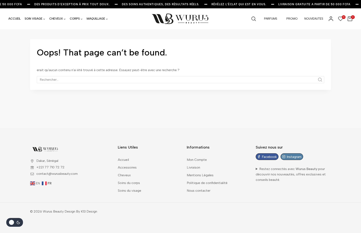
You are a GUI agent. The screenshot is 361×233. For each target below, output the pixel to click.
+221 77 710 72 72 (50, 167)
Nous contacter (198, 191)
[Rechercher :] (180, 80)
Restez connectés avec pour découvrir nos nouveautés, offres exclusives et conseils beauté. (291, 174)
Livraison (193, 167)
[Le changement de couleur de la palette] (14, 222)
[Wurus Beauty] (180, 18)
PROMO (292, 18)
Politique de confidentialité (207, 183)
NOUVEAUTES (313, 18)
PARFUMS (270, 18)
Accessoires (127, 167)
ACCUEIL (14, 18)
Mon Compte (197, 160)
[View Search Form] (253, 18)
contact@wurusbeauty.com (57, 174)
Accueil (123, 160)
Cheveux (124, 175)
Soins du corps (129, 183)
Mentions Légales (200, 175)
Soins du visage (129, 191)
